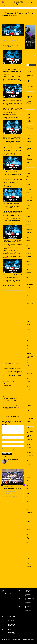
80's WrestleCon (29, 290)
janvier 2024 (28, 256)
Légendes (28, 421)
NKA (27, 488)
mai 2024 (28, 245)
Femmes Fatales (29, 373)
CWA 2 (27, 340)
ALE (27, 298)
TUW (27, 555)
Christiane (28, 324)
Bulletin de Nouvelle (28, 318)
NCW (13, 37)
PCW (27, 501)
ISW (27, 402)
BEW (27, 315)
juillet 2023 (28, 272)
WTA (27, 571)
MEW (27, 472)
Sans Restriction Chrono (29, 515)
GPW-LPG (28, 386)
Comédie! (28, 329)
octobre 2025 (29, 200)
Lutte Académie (29, 447)
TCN (27, 532)
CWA (27, 337)
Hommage (28, 394)
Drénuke (28, 117)
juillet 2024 (28, 240)
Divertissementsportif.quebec (18, 3)
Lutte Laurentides (29, 452)
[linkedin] (27, 55)
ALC (27, 295)
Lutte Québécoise (30, 33)
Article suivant (21, 501)
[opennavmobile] (34, 8)
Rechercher (28, 62)
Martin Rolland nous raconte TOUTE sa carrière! (30, 130)
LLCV (27, 441)
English (27, 360)
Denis (27, 350)
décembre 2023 (29, 258)
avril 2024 (28, 248)
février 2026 (28, 189)
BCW (27, 312)
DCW (27, 345)
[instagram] (33, 55)
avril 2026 (28, 184)
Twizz (27, 558)
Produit (27, 506)
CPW (27, 332)
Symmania (28, 529)
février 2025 (28, 221)
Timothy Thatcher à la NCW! (10, 488)
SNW (27, 524)
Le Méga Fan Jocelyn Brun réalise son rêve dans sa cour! (30, 42)
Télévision (28, 534)
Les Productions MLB (29, 428)
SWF (27, 526)
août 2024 (28, 237)
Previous (2, 485)
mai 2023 (28, 277)
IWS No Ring (28, 413)
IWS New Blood (29, 410)
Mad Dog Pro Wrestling (29, 464)
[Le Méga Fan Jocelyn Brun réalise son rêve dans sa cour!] (21, 601)
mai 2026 (28, 181)
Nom (3, 435)
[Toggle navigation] (2, 8)
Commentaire (4, 424)
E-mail (3, 439)
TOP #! (27, 550)
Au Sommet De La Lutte (29, 307)
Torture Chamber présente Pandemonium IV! (29, 76)
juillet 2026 (28, 176)
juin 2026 (28, 179)
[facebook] (31, 2)
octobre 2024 (29, 232)
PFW (27, 504)
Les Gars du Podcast (28, 425)
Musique (28, 477)
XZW (27, 579)
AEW (27, 292)
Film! (27, 376)
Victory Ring (28, 566)
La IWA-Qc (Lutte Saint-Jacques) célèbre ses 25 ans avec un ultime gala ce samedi (30, 159)
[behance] (34, 2)
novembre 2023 (29, 261)
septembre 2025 (29, 203)
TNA (27, 547)
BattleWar (28, 309)
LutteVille (28, 457)
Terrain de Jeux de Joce (30, 35)
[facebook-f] (25, 55)
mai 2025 (28, 213)
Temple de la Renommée (28, 538)
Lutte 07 (28, 444)
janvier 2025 (28, 224)
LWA (27, 460)
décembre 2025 (29, 195)
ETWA (27, 365)
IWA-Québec (28, 405)
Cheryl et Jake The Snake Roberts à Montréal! (30, 139)
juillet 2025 (28, 208)
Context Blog (32, 639)
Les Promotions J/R (29, 432)
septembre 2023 (29, 266)
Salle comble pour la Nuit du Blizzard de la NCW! (30, 149)
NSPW (27, 493)
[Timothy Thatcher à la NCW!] (13, 477)
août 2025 (28, 205)
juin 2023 (28, 274)
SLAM (27, 518)
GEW (27, 384)
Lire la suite (5, 497)
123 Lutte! (28, 287)
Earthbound (28, 353)
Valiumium (28, 563)
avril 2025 (28, 216)
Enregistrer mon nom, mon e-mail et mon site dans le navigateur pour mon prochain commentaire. (11, 450)
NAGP (27, 480)
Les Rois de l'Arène (28, 436)
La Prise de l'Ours (29, 418)
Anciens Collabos (29, 303)
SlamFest (28, 521)
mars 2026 (28, 187)
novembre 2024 (29, 229)
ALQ (27, 300)
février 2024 (28, 253)
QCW (27, 509)
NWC (27, 496)
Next (24, 485)
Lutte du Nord (29, 449)
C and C (27, 321)
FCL (27, 370)
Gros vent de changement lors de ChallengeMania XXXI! (29, 95)
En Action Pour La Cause (29, 357)
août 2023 (28, 269)
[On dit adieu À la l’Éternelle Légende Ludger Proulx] (21, 609)
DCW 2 (27, 348)
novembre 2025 (29, 197)
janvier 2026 (28, 192)
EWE (27, 368)
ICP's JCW (28, 397)
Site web (3, 444)
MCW (27, 469)
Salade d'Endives (29, 512)
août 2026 (28, 173)
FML (27, 378)
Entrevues (28, 362)
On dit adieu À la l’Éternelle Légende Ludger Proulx (29, 88)
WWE (27, 574)
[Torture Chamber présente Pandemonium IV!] (21, 593)
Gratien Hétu (28, 389)
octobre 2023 (29, 264)
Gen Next (28, 381)
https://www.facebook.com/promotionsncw (11, 48)
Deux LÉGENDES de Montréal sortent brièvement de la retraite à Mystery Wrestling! (29, 103)
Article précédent (5, 501)
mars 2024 (28, 250)
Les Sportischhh (29, 439)
